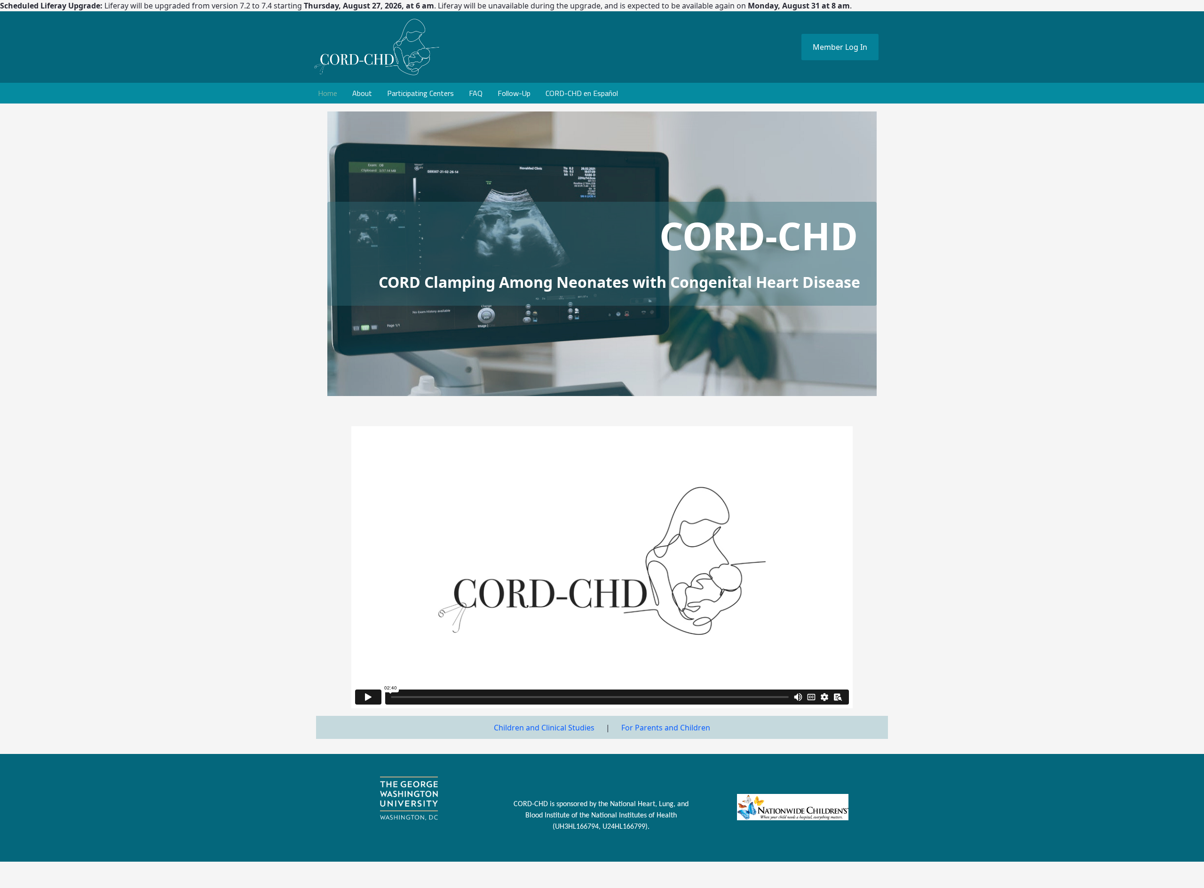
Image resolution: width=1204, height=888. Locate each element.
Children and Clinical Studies (544, 727)
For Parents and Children (665, 727)
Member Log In (840, 47)
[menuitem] (327, 93)
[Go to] (439, 47)
